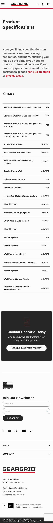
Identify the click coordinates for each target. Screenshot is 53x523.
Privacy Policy (24, 521)
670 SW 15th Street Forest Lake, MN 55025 (13, 481)
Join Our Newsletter (18, 398)
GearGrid (20, 4)
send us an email (39, 72)
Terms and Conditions (10, 521)
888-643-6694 (17, 494)
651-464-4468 (14, 491)
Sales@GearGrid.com (17, 488)
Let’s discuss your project (26, 348)
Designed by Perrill (37, 521)
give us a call (14, 75)
